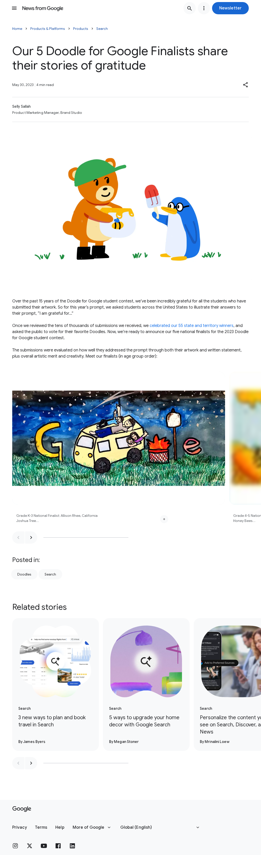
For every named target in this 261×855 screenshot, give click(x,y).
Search (102, 28)
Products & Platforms (47, 28)
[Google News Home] (42, 8)
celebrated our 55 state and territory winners (191, 325)
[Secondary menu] (204, 8)
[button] (230, 8)
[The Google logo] (21, 809)
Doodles (24, 574)
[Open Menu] (14, 8)
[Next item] (31, 537)
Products (80, 28)
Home (17, 28)
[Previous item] (18, 537)
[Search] (190, 8)
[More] (164, 519)
